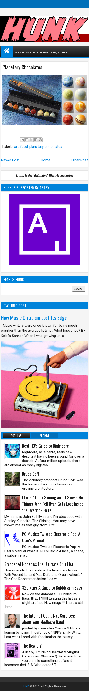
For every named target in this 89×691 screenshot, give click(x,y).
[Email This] (22, 139)
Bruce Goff (30, 474)
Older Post (79, 160)
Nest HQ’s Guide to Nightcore (45, 446)
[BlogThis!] (26, 139)
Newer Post (10, 160)
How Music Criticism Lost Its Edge (34, 317)
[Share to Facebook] (35, 139)
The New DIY (32, 646)
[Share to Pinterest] (40, 139)
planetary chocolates (45, 146)
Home (45, 160)
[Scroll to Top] (82, 684)
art (16, 146)
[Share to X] (31, 139)
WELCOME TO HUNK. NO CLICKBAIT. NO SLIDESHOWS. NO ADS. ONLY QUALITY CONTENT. (41, 52)
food (24, 146)
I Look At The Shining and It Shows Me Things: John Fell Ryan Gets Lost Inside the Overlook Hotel (52, 503)
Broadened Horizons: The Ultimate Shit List (38, 564)
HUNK (25, 686)
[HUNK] (7, 51)
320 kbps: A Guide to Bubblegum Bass (52, 588)
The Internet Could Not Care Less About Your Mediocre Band (48, 619)
